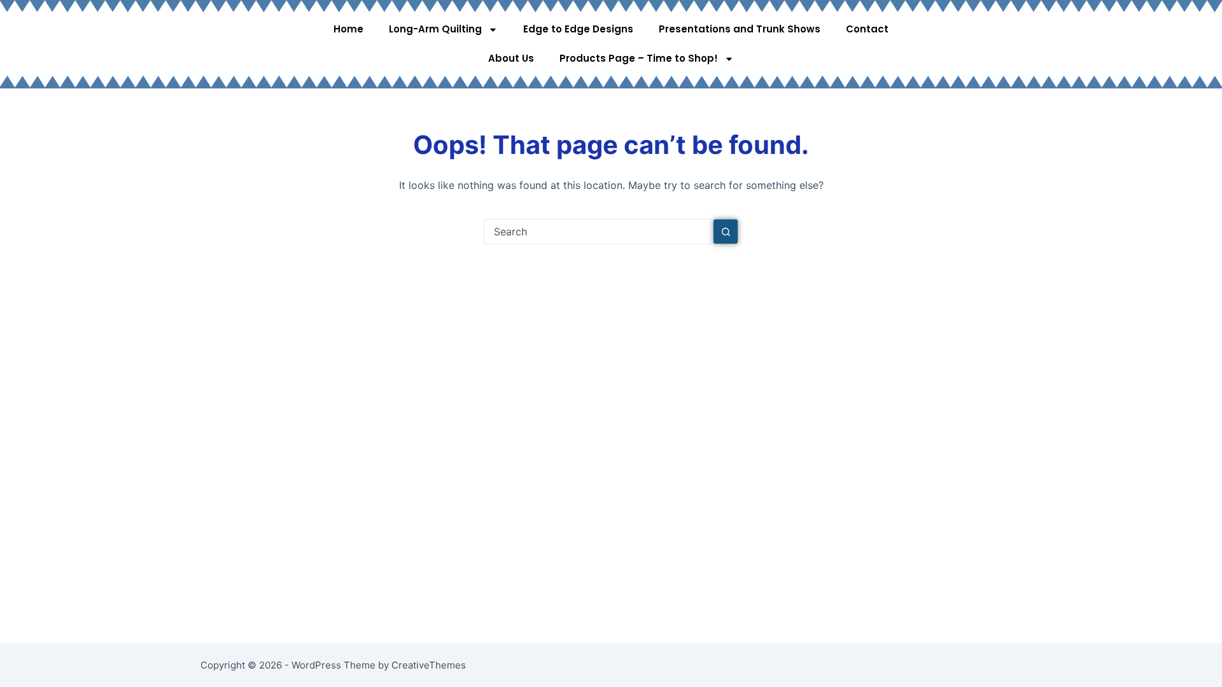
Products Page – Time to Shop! (638, 58)
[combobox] (598, 231)
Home (348, 29)
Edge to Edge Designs (578, 29)
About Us (511, 58)
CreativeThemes (428, 665)
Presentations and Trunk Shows (739, 29)
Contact (867, 29)
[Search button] (725, 231)
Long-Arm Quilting (435, 29)
